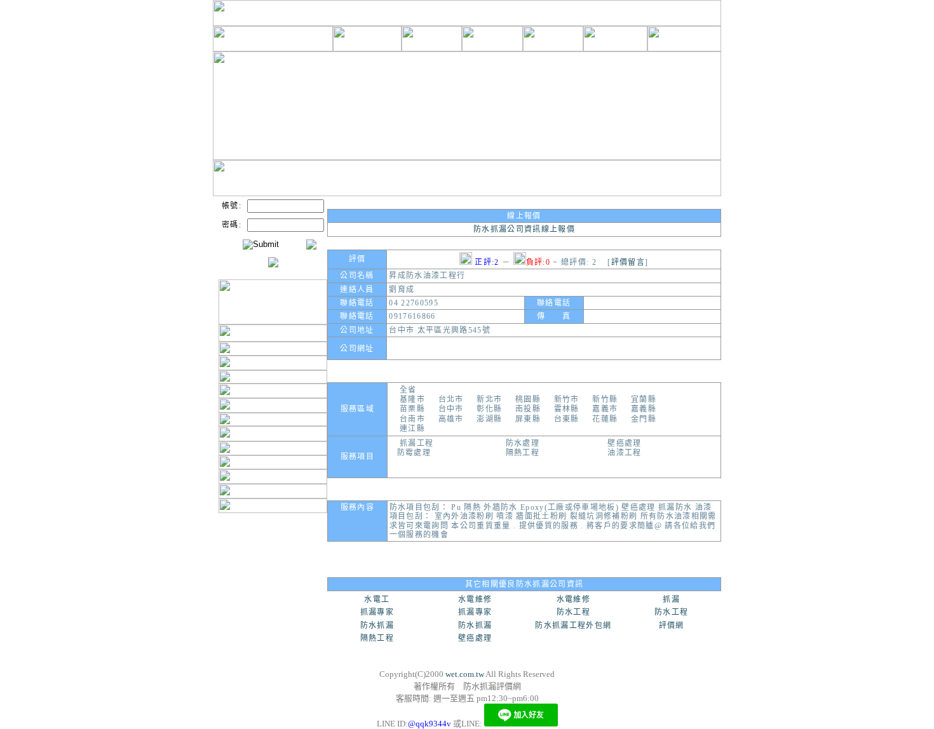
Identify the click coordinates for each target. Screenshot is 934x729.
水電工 (376, 599)
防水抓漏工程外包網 (573, 625)
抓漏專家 (377, 612)
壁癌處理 (475, 638)
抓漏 (671, 599)
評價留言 (628, 262)
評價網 (671, 625)
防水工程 (573, 612)
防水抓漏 (377, 625)
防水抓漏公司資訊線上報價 (524, 229)
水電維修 (475, 599)
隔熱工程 (377, 638)
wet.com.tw (464, 674)
